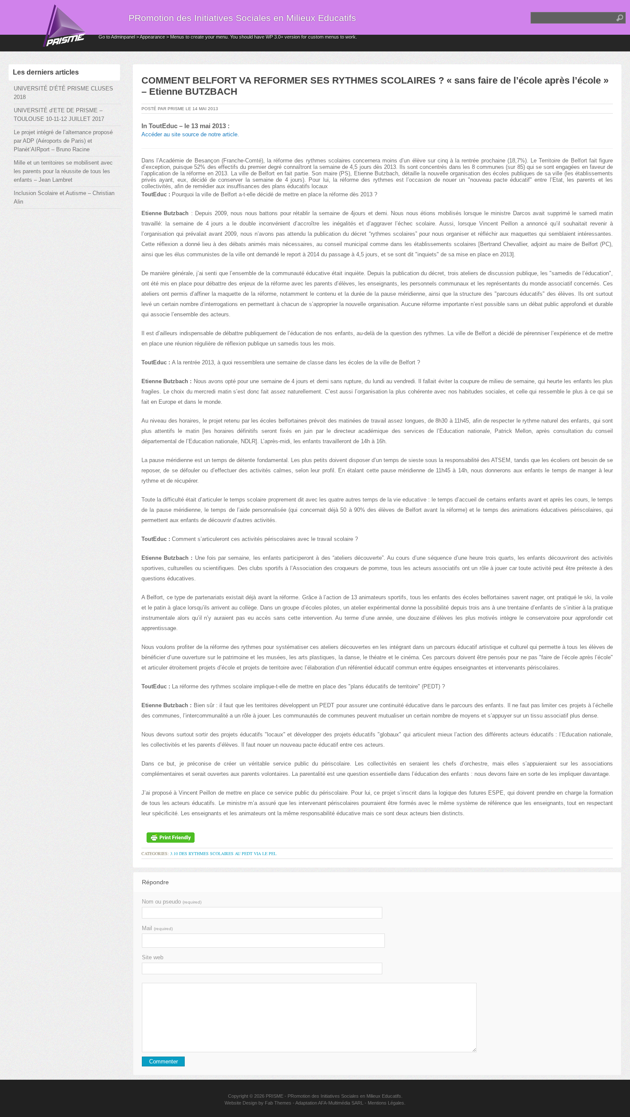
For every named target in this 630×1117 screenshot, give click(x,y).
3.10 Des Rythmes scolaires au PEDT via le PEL (223, 853)
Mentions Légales (386, 1102)
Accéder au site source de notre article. (190, 134)
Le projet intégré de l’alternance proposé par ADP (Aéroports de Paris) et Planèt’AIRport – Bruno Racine (63, 141)
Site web (152, 957)
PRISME (274, 1096)
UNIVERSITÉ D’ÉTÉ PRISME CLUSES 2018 (63, 92)
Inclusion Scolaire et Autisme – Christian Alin (64, 197)
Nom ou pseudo (171, 901)
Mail (157, 928)
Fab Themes (278, 1102)
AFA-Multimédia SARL (340, 1102)
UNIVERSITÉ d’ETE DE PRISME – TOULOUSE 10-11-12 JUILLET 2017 (59, 114)
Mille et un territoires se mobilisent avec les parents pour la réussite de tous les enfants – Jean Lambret (63, 171)
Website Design (241, 1102)
